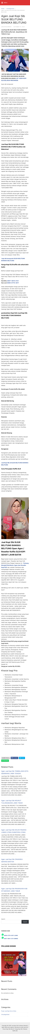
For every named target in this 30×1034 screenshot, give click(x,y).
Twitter (22, 758)
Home (2, 8)
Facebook (14, 758)
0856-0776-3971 (13, 283)
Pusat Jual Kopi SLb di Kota (8, 1011)
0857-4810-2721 (13, 281)
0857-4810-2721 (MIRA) (11, 938)
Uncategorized (10, 8)
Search (3, 919)
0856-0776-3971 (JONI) (11, 935)
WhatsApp (5, 760)
